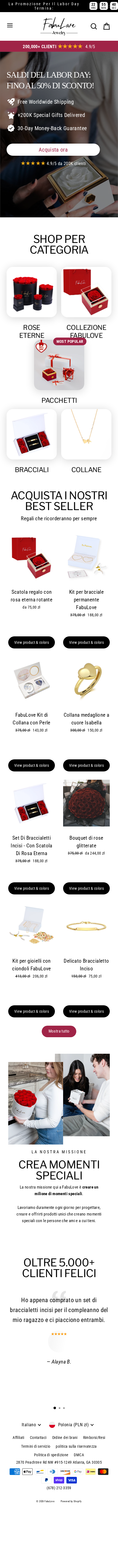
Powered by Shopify (71, 1501)
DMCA (79, 1455)
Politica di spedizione (51, 1455)
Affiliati (18, 1437)
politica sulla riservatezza (76, 1446)
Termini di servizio (35, 1446)
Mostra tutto (59, 1031)
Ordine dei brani (65, 1437)
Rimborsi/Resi (94, 1437)
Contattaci (38, 1437)
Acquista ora (53, 149)
